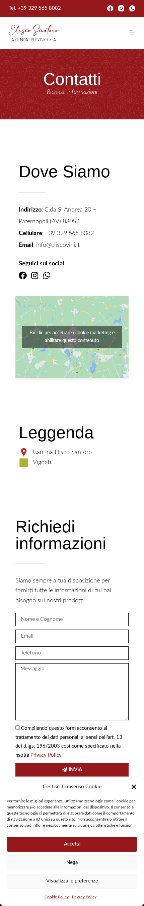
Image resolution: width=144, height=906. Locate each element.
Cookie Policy (57, 897)
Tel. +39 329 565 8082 (35, 8)
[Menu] (132, 33)
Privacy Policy (84, 897)
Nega (72, 862)
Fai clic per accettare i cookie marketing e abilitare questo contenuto (72, 337)
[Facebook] (110, 8)
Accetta (72, 843)
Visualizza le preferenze (72, 880)
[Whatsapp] (47, 275)
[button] (134, 787)
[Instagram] (121, 8)
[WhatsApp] (132, 8)
